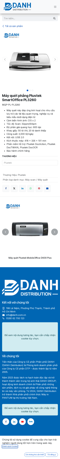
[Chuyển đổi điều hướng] (55, 7)
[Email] (47, 188)
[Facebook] (6, 188)
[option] (30, 231)
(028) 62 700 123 (15, 318)
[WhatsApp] (30, 188)
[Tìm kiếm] (54, 18)
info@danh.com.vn (16, 315)
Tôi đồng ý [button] (51, 455)
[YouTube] (22, 421)
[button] (5, 59)
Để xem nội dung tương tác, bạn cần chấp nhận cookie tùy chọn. (30, 337)
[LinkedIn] (22, 188)
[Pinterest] (39, 188)
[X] (14, 188)
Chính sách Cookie (10, 446)
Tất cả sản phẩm (14, 26)
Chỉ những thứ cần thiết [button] (35, 455)
